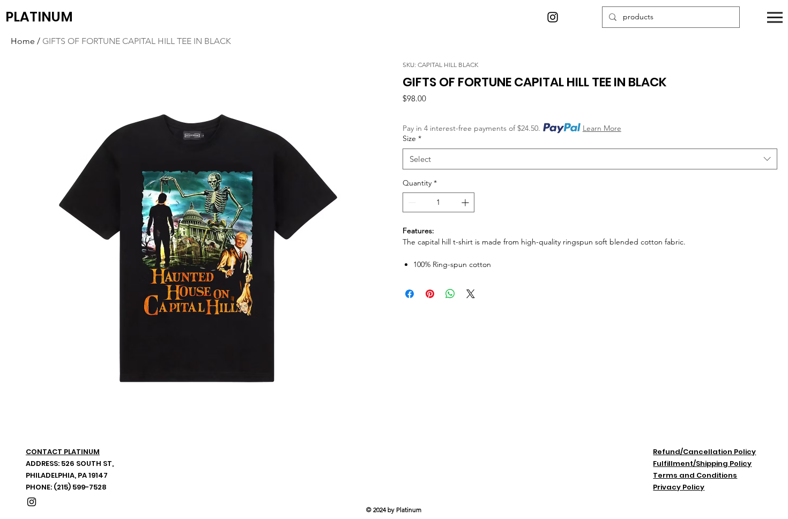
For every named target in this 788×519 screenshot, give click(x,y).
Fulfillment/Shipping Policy (702, 463)
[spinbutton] (438, 202)
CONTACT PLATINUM (63, 452)
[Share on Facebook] (409, 293)
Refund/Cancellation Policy (704, 452)
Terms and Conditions (695, 475)
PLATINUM (39, 17)
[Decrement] (411, 202)
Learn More (602, 128)
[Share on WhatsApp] (450, 293)
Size (412, 138)
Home (23, 41)
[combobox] (590, 159)
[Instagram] (553, 17)
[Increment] (466, 202)
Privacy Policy (678, 487)
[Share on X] (470, 293)
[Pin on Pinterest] (429, 293)
